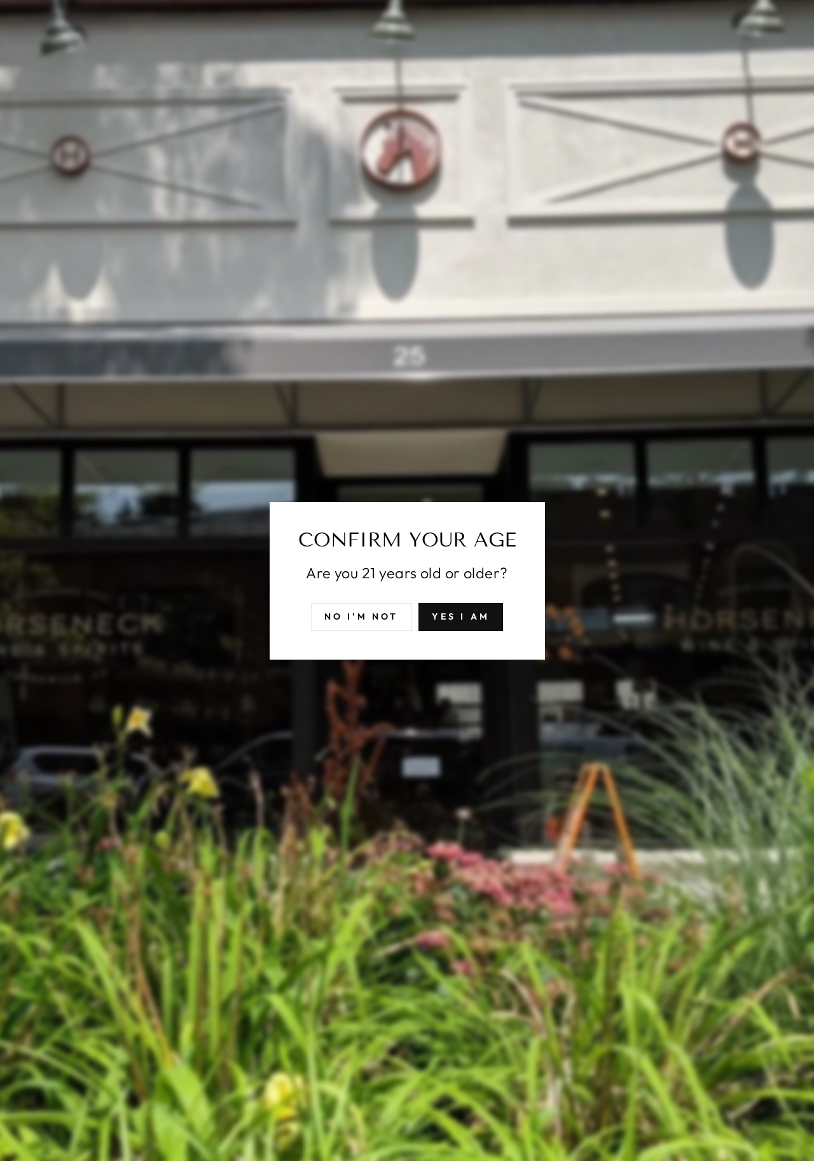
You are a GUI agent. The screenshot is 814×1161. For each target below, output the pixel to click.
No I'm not (361, 615)
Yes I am (461, 615)
